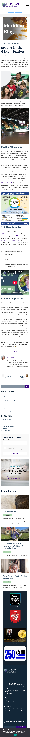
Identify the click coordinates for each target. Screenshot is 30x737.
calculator (5, 317)
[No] (28, 732)
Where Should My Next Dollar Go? (11, 411)
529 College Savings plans (8, 234)
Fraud (4, 421)
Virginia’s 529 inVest (16, 236)
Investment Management (8, 424)
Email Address (7, 440)
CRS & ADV (11, 12)
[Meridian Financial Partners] (10, 672)
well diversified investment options (10, 240)
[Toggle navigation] (27, 4)
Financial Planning (7, 419)
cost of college (10, 162)
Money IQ (5, 428)
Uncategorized (6, 430)
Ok (15, 734)
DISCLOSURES (18, 12)
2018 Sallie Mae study (6, 183)
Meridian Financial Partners (9, 426)
